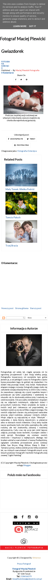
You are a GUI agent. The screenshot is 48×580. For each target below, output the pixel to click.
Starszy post (35, 308)
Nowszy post (7, 308)
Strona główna (21, 308)
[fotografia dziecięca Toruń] (26, 528)
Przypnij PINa (22, 145)
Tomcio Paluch (13, 217)
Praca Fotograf (24, 563)
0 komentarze (7, 72)
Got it (32, 26)
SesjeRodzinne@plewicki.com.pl (27, 578)
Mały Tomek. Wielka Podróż (19, 189)
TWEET (32, 139)
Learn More (19, 26)
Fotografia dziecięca (5, 65)
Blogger (27, 465)
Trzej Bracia (11, 245)
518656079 (26, 576)
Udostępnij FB (16, 139)
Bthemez (37, 557)
